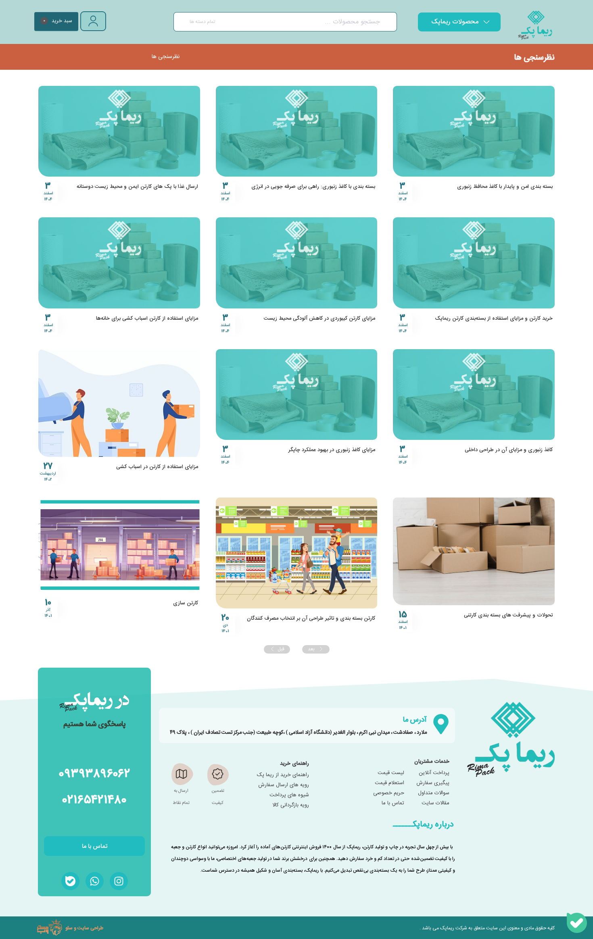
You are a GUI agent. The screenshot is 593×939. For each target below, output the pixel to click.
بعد (312, 649)
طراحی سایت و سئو (84, 928)
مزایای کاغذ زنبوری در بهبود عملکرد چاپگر (331, 450)
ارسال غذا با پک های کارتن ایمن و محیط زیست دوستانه (137, 186)
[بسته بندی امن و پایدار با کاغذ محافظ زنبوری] (474, 131)
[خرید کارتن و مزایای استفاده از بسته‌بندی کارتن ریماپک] (474, 262)
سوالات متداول (433, 793)
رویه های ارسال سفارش (283, 785)
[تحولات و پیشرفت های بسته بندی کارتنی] (474, 551)
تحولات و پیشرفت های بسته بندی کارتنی (508, 615)
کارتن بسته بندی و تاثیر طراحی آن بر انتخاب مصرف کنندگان (311, 618)
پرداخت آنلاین (434, 772)
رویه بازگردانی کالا (290, 805)
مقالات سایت (435, 803)
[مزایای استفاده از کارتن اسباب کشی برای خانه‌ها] (119, 262)
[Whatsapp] (95, 881)
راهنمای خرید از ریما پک (283, 774)
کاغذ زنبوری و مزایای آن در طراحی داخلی (509, 450)
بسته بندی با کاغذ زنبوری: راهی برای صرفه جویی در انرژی (313, 186)
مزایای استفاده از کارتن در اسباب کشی (157, 466)
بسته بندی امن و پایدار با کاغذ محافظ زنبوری (505, 186)
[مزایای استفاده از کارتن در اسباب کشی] (119, 403)
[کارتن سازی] (119, 545)
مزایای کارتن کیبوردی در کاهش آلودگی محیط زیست (319, 318)
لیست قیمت (391, 772)
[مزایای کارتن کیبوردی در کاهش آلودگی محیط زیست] (297, 262)
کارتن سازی (185, 603)
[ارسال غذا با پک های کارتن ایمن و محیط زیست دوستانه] (119, 131)
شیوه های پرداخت (289, 795)
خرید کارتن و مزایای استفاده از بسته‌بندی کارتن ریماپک (494, 318)
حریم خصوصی (388, 793)
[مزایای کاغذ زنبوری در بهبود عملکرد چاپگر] (297, 394)
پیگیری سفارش (432, 783)
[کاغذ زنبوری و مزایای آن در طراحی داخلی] (474, 394)
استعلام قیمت (389, 783)
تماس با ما (393, 803)
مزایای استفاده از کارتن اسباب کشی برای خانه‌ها (147, 318)
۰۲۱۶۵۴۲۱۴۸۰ (95, 799)
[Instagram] (119, 881)
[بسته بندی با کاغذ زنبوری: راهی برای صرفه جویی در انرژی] (297, 131)
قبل (281, 649)
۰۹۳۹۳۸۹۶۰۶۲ (94, 773)
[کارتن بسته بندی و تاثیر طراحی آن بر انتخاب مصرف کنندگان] (297, 553)
